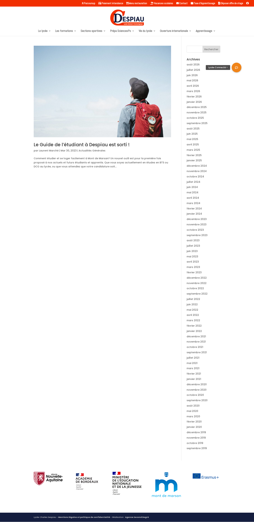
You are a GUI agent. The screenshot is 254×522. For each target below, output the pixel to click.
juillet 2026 (193, 70)
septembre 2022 (197, 293)
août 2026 (193, 64)
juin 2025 (192, 134)
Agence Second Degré (137, 517)
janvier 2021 (194, 379)
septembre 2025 (197, 123)
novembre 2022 (196, 283)
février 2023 (194, 272)
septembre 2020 (197, 400)
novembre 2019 (196, 437)
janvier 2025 (194, 160)
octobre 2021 (195, 347)
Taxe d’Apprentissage (204, 3)
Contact (183, 3)
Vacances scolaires (163, 3)
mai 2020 (192, 411)
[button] (236, 67)
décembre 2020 (197, 384)
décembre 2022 (197, 278)
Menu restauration (137, 3)
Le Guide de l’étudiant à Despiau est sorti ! (82, 145)
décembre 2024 (197, 166)
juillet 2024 (193, 182)
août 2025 (193, 128)
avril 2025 (193, 144)
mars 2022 (193, 320)
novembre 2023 (196, 224)
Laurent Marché (49, 150)
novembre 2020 (196, 390)
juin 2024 (192, 187)
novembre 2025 (196, 112)
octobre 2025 (195, 118)
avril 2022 (193, 315)
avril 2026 (193, 86)
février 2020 (194, 421)
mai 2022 (192, 310)
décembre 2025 (197, 107)
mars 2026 (193, 91)
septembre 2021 (197, 352)
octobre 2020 (195, 395)
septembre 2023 (197, 235)
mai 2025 (192, 139)
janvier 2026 (194, 102)
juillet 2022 (193, 299)
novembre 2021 (196, 341)
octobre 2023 (195, 230)
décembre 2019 (196, 432)
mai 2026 (192, 80)
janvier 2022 (194, 331)
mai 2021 (192, 363)
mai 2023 (192, 256)
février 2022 (194, 325)
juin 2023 (192, 251)
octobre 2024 (195, 176)
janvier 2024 (194, 213)
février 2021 (194, 373)
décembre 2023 (197, 219)
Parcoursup (89, 3)
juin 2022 (192, 304)
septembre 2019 (197, 448)
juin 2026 (192, 75)
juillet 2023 (193, 246)
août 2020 (193, 405)
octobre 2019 (195, 443)
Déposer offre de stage (231, 3)
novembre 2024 (197, 171)
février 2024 (194, 208)
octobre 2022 (195, 288)
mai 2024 (192, 192)
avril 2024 (193, 198)
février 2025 (194, 155)
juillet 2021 (193, 357)
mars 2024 (193, 203)
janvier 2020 (194, 427)
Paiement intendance (112, 3)
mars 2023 (193, 267)
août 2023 (193, 240)
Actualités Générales (92, 150)
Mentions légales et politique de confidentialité (84, 517)
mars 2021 (193, 368)
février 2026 (194, 96)
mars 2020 (193, 416)
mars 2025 (193, 150)
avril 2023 (193, 261)
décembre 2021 (196, 336)
